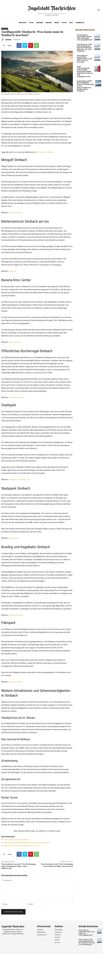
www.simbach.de (15, 212)
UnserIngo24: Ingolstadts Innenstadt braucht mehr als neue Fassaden (84, 59)
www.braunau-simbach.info (19, 479)
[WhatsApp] (36, 45)
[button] (98, 10)
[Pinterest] (30, 45)
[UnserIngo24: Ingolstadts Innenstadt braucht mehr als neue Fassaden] (97, 58)
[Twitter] (24, 45)
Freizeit (5, 29)
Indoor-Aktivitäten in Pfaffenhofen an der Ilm (21, 845)
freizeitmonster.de (16, 397)
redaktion (8, 40)
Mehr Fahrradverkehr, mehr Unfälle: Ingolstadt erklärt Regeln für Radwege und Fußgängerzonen (85, 72)
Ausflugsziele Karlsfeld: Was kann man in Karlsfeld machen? (27, 842)
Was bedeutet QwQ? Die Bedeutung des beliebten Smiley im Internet (57, 865)
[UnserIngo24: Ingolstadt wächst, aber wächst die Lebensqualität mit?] (97, 37)
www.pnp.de (13, 538)
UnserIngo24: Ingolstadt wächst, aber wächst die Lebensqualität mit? (85, 37)
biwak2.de (12, 271)
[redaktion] (3, 39)
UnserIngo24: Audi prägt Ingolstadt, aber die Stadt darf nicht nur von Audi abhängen (84, 47)
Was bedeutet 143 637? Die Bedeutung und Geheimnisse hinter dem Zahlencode (18, 866)
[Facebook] (19, 45)
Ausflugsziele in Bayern (44, 152)
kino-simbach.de (15, 342)
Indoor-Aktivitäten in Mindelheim (16, 839)
